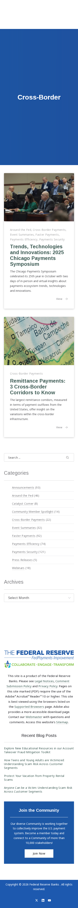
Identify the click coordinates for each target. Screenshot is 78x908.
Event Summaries (22, 234)
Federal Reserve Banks (44, 884)
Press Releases (22, 560)
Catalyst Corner (22, 503)
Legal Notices (44, 681)
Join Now (39, 853)
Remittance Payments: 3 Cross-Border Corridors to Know (37, 386)
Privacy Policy (47, 686)
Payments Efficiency (24, 239)
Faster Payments (47, 234)
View (62, 299)
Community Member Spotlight (32, 511)
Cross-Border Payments (49, 230)
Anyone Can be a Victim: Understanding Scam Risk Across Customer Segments (38, 789)
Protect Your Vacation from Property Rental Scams (34, 778)
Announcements (23, 487)
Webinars (18, 568)
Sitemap (62, 722)
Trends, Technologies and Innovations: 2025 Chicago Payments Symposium (37, 255)
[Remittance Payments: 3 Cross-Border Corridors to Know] (39, 341)
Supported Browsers (29, 707)
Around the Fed (20, 230)
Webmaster (34, 717)
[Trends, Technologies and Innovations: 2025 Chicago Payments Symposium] (39, 197)
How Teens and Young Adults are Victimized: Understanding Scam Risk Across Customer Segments (34, 764)
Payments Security (52, 239)
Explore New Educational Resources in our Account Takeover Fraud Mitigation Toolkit (39, 750)
